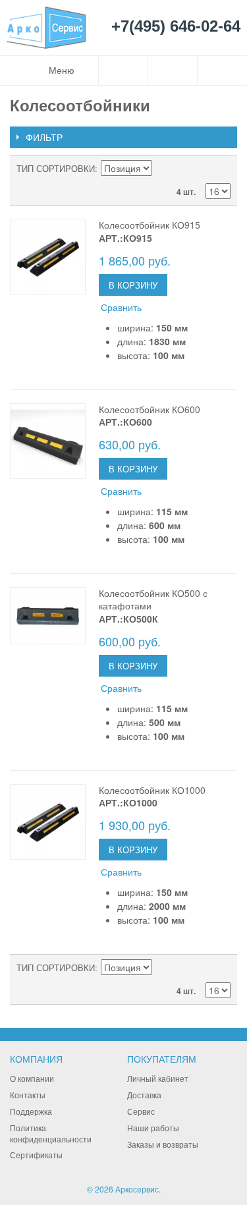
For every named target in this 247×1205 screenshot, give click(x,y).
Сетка (217, 169)
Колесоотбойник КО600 (149, 409)
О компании (32, 1078)
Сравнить (121, 307)
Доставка (144, 1094)
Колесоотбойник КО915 (149, 224)
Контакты (27, 1094)
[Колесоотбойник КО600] (48, 441)
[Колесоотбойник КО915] (48, 256)
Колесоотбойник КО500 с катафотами (153, 599)
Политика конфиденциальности (51, 1133)
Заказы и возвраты (162, 1144)
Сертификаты (36, 1154)
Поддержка (31, 1111)
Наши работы (153, 1127)
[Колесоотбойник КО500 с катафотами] (48, 615)
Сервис (141, 1111)
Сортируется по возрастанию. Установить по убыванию (164, 169)
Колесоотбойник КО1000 (152, 790)
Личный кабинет (157, 1078)
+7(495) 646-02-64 (175, 26)
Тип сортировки (55, 168)
